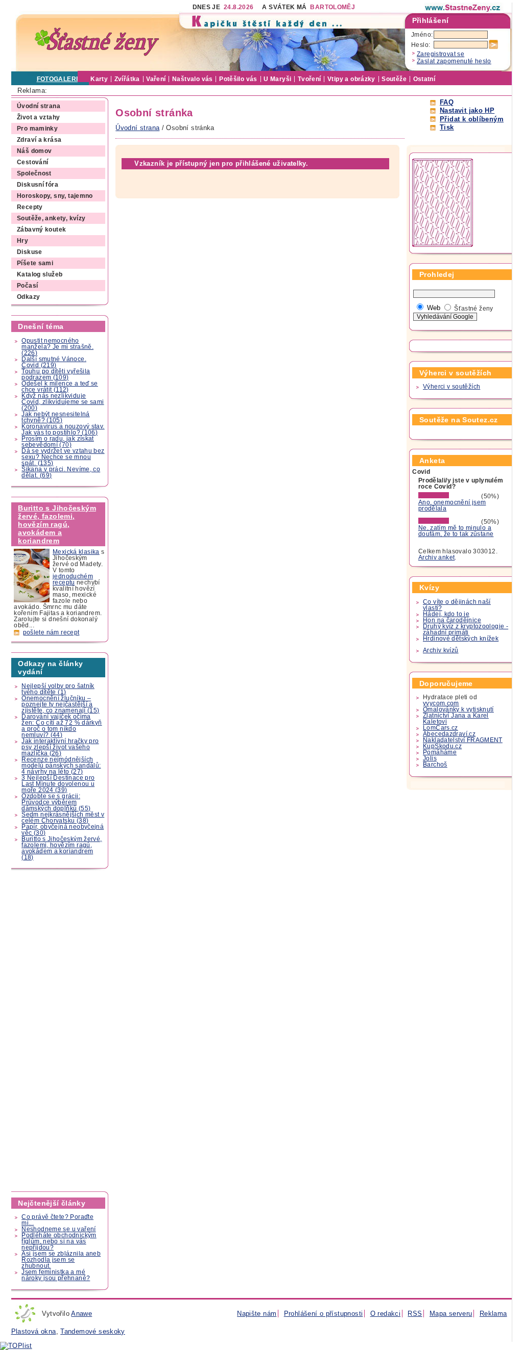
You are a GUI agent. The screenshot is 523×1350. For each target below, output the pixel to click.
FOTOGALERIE (59, 79)
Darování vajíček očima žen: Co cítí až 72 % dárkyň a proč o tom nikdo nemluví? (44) (61, 726)
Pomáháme (440, 752)
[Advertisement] (60, 1030)
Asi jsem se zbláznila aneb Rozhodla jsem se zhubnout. (61, 1260)
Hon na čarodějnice (452, 620)
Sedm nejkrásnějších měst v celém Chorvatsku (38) (62, 817)
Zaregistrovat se (440, 54)
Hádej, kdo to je (446, 614)
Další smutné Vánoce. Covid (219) (53, 362)
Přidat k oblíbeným (472, 119)
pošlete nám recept (51, 632)
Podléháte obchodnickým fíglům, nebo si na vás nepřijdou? (58, 1241)
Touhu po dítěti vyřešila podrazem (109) (55, 374)
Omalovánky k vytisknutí (458, 709)
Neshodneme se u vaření (58, 1229)
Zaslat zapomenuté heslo (454, 61)
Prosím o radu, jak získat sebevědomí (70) (57, 442)
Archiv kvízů (441, 650)
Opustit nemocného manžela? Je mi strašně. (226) (57, 347)
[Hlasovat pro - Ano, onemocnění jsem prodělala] (449, 496)
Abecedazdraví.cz (449, 734)
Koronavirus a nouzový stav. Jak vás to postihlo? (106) (62, 429)
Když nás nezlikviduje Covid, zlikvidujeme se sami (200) (62, 402)
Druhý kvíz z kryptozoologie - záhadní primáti (465, 629)
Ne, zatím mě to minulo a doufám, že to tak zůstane (456, 531)
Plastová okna (33, 1331)
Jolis (430, 758)
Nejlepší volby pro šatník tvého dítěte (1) (57, 689)
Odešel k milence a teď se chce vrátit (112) (59, 386)
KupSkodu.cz (442, 746)
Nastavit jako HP (467, 110)
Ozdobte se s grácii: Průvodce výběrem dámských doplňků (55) (55, 802)
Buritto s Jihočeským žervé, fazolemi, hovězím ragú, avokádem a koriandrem (57, 524)
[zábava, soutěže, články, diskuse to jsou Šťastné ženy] (463, 8)
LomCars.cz (440, 728)
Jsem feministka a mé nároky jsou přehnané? (55, 1275)
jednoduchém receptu (73, 579)
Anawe (81, 1313)
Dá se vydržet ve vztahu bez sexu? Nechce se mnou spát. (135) (62, 457)
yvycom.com (441, 703)
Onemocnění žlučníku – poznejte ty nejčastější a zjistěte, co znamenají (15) (60, 704)
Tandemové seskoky (92, 1331)
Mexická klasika (76, 552)
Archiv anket (436, 557)
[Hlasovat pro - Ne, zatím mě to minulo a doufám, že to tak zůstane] (449, 522)
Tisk (447, 127)
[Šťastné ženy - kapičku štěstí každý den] (97, 42)
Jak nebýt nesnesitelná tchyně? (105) (55, 417)
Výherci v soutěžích (451, 387)
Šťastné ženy (473, 308)
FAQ (447, 102)
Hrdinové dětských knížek (460, 638)
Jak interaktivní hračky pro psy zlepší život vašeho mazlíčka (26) (60, 747)
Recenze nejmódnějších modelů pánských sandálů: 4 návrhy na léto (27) (61, 765)
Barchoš (435, 764)
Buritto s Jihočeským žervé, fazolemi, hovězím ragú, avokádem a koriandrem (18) (61, 848)
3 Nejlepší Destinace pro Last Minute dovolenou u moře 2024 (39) (57, 784)
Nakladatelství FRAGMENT (463, 740)
